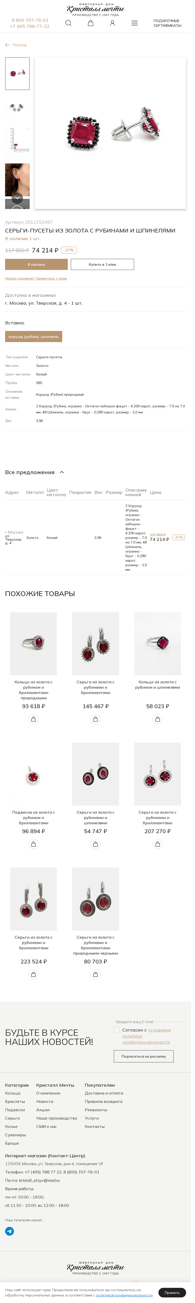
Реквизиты (96, 1109)
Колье (11, 1126)
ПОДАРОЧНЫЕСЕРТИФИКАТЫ (167, 23)
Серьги (12, 1118)
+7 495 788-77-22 (30, 26)
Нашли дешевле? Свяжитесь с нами (36, 278)
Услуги (92, 1118)
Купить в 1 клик (102, 264)
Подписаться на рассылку (144, 1056)
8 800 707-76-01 (30, 20)
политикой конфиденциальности (124, 1295)
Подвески (15, 1109)
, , (54, 1163)
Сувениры (15, 1134)
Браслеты (15, 1101)
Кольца (12, 1093)
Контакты (95, 1126)
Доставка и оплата (104, 1093)
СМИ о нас (46, 1126)
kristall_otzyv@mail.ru (39, 1180)
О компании (48, 1093)
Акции (43, 1109)
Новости (44, 1101)
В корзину (36, 264)
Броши (12, 1143)
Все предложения (30, 472)
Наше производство (56, 1118)
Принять (172, 1292)
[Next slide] (17, 198)
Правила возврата (103, 1101)
